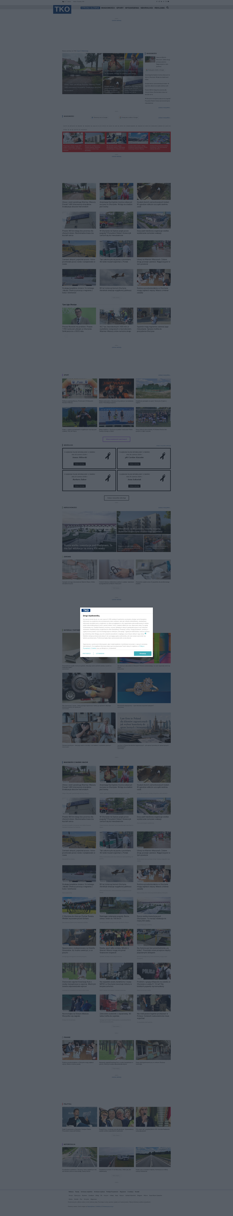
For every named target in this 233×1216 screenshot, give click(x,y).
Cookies (93, 648)
